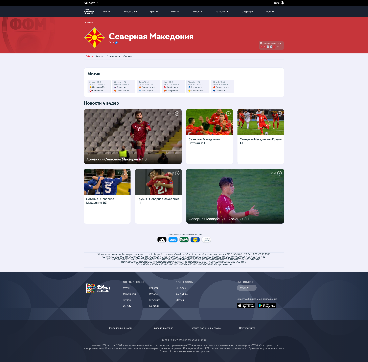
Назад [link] (90, 22)
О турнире (154, 300)
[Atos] (173, 239)
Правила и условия (163, 328)
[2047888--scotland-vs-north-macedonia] (197, 86)
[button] (222, 11)
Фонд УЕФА (182, 293)
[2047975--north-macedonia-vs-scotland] (148, 86)
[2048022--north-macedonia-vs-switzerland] (99, 86)
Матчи (99, 56)
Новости (154, 287)
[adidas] (162, 239)
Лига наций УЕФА (89, 11)
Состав (127, 56)
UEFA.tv (127, 305)
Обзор (89, 56)
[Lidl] (195, 239)
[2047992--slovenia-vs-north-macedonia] (123, 86)
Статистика (113, 56)
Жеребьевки (130, 293)
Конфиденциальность (120, 328)
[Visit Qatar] (206, 239)
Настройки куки (247, 328)
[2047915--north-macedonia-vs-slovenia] (222, 86)
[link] (106, 11)
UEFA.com (181, 287)
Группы (127, 300)
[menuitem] (109, 11)
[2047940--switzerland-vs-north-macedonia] (173, 86)
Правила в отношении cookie (205, 328)
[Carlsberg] (184, 239)
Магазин (154, 305)
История (154, 293)
